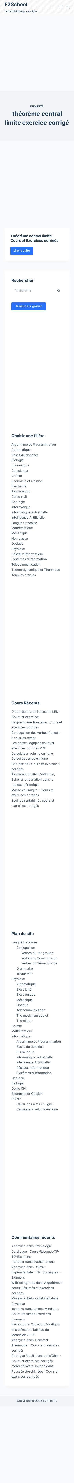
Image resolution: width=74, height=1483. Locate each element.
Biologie (17, 460)
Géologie (18, 502)
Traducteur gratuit (28, 306)
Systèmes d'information (29, 559)
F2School (16, 4)
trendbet (17, 1262)
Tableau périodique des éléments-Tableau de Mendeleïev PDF (35, 1329)
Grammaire (24, 968)
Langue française (24, 523)
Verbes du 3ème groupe (39, 963)
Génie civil (19, 497)
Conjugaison (25, 948)
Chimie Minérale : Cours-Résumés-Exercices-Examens (35, 1314)
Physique (18, 549)
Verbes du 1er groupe (37, 953)
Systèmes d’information (34, 1073)
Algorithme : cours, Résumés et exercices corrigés (36, 1288)
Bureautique (20, 465)
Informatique (20, 507)
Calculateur (19, 471)
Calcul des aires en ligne (29, 758)
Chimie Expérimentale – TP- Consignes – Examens (36, 1272)
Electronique (20, 491)
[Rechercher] (68, 7)
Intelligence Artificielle (28, 517)
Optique (17, 543)
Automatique (21, 450)
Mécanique (19, 533)
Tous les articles (23, 575)
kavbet (16, 1324)
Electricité (18, 486)
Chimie (16, 476)
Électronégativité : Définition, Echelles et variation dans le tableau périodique (33, 779)
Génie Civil (19, 1088)
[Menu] (61, 7)
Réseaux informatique (27, 554)
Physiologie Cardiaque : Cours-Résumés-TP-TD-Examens (35, 1251)
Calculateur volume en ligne (32, 753)
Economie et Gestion (27, 481)
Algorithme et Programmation (33, 444)
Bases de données (24, 455)
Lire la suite (23, 252)
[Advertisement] (37, 52)
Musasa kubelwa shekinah (30, 1298)
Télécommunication (25, 564)
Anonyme (18, 1267)
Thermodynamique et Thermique (35, 570)
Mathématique (22, 528)
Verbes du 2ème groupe (39, 958)
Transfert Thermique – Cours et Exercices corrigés (35, 1345)
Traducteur (24, 974)
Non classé (19, 538)
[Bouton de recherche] (59, 290)
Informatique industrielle (29, 512)
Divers (16, 1099)
